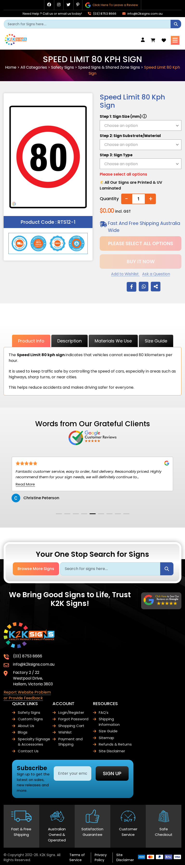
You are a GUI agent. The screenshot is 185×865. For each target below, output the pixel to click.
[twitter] (68, 4)
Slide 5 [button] (93, 513)
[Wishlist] (164, 40)
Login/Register (71, 712)
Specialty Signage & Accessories (34, 741)
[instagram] (58, 4)
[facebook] (49, 4)
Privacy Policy (101, 857)
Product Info (31, 341)
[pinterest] (77, 4)
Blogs (22, 732)
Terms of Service (77, 857)
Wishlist (65, 732)
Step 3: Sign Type (116, 154)
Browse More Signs (36, 568)
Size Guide (156, 341)
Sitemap (106, 737)
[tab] (59, 513)
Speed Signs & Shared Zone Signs (109, 67)
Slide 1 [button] (59, 513)
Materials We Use (113, 341)
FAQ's (103, 712)
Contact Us (28, 751)
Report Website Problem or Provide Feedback (27, 695)
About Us (26, 725)
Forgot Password (73, 718)
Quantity (109, 199)
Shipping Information (109, 721)
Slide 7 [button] (109, 513)
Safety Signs (62, 67)
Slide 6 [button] (101, 513)
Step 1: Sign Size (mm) (123, 116)
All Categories (33, 67)
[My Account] (144, 40)
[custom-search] (176, 24)
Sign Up (112, 773)
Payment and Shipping (70, 741)
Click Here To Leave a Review (115, 5)
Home (10, 67)
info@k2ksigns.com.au (145, 13)
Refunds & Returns (115, 744)
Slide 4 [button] (84, 513)
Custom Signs (30, 718)
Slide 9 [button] (126, 513)
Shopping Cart (71, 725)
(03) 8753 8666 (104, 13)
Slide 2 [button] (67, 513)
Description (69, 341)
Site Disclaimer (112, 751)
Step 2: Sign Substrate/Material (130, 135)
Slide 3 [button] (76, 513)
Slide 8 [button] (118, 513)
